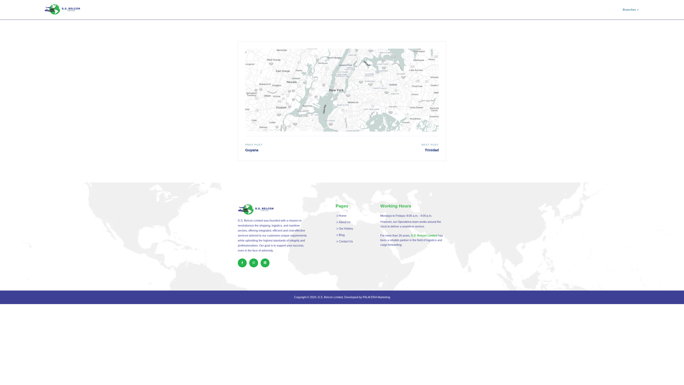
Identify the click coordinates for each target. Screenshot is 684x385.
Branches (629, 9)
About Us (345, 222)
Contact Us (346, 241)
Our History (346, 228)
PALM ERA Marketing (376, 297)
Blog (342, 235)
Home (342, 215)
